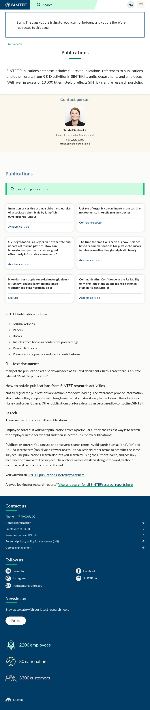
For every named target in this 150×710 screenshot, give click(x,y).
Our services (15, 43)
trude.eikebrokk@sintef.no (75, 143)
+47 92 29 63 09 (75, 139)
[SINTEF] (15, 5)
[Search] (39, 5)
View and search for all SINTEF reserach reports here (95, 484)
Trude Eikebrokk (75, 130)
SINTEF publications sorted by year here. (56, 475)
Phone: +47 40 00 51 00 (20, 516)
